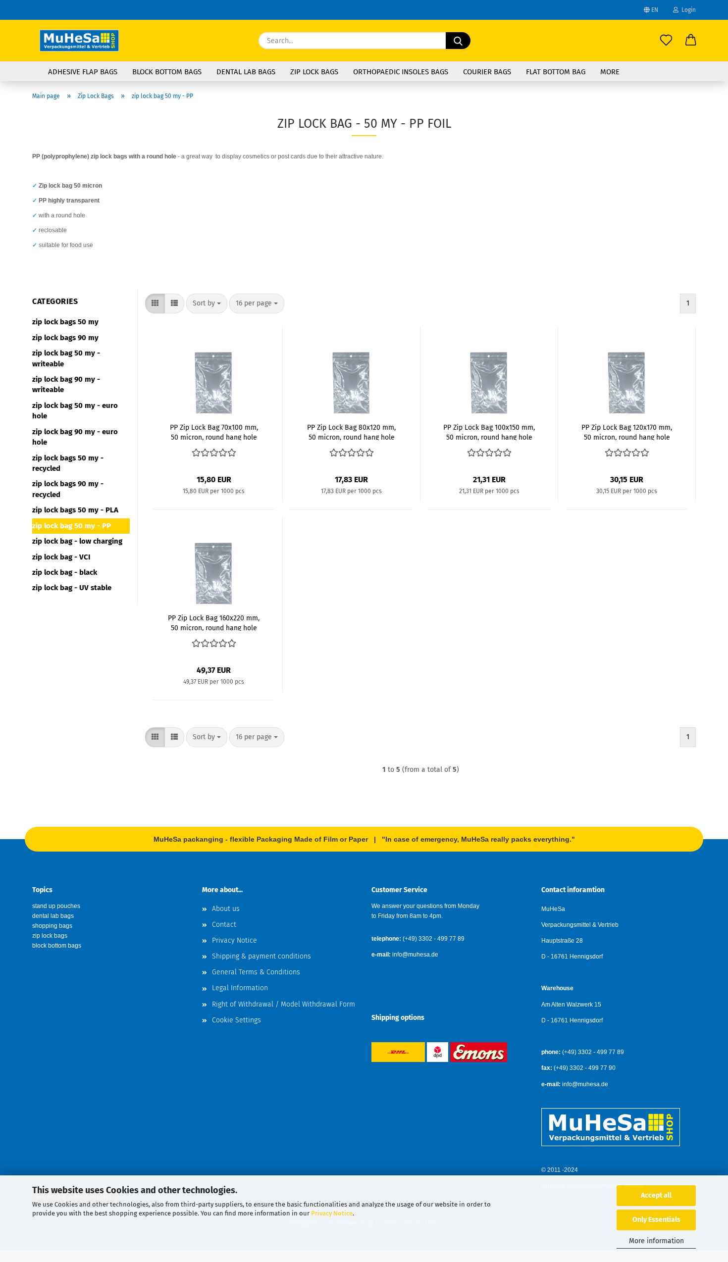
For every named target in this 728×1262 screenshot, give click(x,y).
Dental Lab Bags (245, 71)
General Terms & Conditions (256, 972)
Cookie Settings (236, 1020)
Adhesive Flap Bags (82, 71)
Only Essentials (656, 1219)
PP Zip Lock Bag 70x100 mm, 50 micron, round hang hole (214, 431)
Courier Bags (487, 71)
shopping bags (52, 925)
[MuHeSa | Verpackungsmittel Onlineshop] (79, 40)
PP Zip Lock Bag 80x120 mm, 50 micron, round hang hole (351, 431)
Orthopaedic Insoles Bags (400, 71)
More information (656, 1241)
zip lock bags (49, 935)
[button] (690, 40)
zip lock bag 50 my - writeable (66, 358)
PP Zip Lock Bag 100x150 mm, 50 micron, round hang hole (489, 431)
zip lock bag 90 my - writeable (66, 384)
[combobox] (206, 303)
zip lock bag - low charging (77, 541)
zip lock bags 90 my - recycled (68, 489)
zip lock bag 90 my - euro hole (75, 437)
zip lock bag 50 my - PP (71, 525)
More (610, 71)
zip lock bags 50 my (65, 321)
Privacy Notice (332, 1213)
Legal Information (240, 988)
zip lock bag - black (64, 572)
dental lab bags (53, 915)
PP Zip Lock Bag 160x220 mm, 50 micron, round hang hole (214, 622)
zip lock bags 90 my (65, 337)
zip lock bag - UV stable (71, 587)
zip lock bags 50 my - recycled (68, 463)
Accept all (656, 1195)
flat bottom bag (555, 71)
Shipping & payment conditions (261, 956)
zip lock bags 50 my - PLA (75, 509)
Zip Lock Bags (314, 71)
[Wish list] (666, 40)
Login (687, 9)
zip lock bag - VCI (61, 557)
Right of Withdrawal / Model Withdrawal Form (283, 1004)
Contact (224, 924)
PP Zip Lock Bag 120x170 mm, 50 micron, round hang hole (626, 431)
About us (226, 909)
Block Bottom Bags (167, 71)
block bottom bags (56, 945)
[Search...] (458, 40)
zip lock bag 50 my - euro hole (75, 410)
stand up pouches (56, 906)
